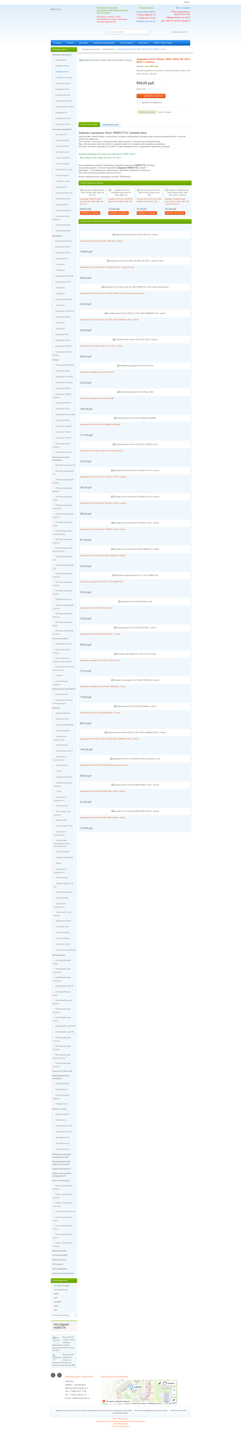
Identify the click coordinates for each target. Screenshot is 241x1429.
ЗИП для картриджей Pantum (63, 607)
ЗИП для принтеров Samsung (62, 507)
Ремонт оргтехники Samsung (63, 1204)
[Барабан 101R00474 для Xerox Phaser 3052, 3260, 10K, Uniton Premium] (177, 192)
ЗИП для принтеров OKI (62, 558)
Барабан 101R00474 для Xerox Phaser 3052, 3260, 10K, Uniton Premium (177, 201)
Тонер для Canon (62, 370)
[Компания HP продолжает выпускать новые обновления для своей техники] (57, 1357)
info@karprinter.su (146, 21)
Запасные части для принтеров (60, 458)
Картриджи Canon (63, 281)
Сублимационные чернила (63, 784)
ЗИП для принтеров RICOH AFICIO (62, 550)
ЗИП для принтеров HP (65, 465)
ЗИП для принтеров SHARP (62, 592)
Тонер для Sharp (62, 420)
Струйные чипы (63, 181)
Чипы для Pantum (63, 225)
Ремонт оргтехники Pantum (63, 1244)
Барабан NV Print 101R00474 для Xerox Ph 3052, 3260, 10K (120, 200)
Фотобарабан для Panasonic (62, 970)
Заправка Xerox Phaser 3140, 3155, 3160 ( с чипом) (101, 346)
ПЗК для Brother (62, 1083)
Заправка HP (61, 60)
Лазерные (60, 270)
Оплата (70, 42)
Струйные (60, 264)
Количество (141, 89)
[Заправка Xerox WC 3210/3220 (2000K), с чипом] (135, 706)
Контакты (143, 42)
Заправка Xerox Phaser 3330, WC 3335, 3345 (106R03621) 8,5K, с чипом (109, 739)
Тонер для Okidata (63, 388)
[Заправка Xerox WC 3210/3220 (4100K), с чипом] (135, 627)
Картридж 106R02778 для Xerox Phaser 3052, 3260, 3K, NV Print (91, 201)
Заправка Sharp (62, 65)
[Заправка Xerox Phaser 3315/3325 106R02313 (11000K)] (135, 549)
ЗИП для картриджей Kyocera (63, 515)
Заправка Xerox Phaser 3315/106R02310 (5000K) (100, 424)
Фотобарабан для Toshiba (62, 1048)
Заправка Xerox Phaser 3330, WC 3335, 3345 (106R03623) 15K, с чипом (109, 319)
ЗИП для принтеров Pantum (62, 615)
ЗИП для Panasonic (63, 599)
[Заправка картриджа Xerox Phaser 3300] (135, 392)
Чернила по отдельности (60, 738)
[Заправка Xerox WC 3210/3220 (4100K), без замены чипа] (135, 758)
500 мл (59, 863)
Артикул (140, 66)
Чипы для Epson (62, 175)
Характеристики (110, 124)
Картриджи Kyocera (63, 241)
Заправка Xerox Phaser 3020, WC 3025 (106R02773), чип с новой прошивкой (112, 293)
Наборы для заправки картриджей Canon (61, 1155)
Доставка (83, 42)
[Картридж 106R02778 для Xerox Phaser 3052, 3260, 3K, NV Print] (92, 192)
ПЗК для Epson (61, 1089)
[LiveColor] (73, 22)
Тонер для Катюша (63, 452)
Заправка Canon (62, 89)
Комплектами (62, 745)
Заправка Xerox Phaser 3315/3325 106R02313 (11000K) (103, 555)
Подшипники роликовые (63, 1273)
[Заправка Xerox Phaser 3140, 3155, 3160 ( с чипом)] (135, 339)
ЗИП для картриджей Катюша (63, 632)
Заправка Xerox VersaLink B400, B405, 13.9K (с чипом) (102, 791)
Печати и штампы (60, 638)
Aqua (56, 1305)
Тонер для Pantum (63, 437)
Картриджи (57, 235)
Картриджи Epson (63, 317)
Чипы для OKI (61, 187)
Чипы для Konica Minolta (61, 218)
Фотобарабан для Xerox (62, 993)
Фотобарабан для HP (64, 986)
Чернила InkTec (62, 719)
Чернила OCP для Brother (62, 914)
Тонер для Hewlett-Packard (62, 396)
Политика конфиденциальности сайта (151, 1410)
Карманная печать (63, 643)
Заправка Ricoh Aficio (64, 106)
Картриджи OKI (62, 334)
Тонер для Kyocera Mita (65, 414)
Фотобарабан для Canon (62, 1019)
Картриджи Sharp (62, 340)
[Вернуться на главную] (79, 49)
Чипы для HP (61, 134)
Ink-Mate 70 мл (62, 926)
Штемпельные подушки (60, 683)
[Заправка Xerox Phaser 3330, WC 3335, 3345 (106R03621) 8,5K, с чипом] (135, 732)
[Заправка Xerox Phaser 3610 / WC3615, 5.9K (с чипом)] (135, 523)
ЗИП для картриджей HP (63, 472)
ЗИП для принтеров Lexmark (62, 575)
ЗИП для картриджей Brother (63, 481)
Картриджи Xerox (62, 252)
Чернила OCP (61, 820)
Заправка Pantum (63, 118)
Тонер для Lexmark (63, 426)
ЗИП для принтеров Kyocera (62, 541)
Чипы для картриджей (61, 129)
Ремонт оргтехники (60, 1180)
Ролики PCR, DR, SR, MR (62, 1071)
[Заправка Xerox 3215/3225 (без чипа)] (135, 601)
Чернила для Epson (64, 777)
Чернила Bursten (62, 713)
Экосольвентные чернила (62, 813)
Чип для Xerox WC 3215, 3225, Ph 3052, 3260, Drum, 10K (149, 200)
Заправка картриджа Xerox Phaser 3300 (97, 398)
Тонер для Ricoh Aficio (64, 365)
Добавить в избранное (152, 102)
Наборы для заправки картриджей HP (61, 1174)
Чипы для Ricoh (62, 204)
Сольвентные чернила (66, 950)
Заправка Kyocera (63, 83)
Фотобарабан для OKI (64, 1032)
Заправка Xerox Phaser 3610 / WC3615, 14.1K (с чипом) (103, 476)
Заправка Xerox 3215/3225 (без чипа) (96, 608)
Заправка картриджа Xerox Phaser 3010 (97, 372)
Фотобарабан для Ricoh (65, 1026)
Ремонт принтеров (163, 42)
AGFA (56, 1293)
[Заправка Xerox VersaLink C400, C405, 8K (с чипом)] (135, 234)
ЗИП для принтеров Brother (62, 490)
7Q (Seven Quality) (61, 1285)
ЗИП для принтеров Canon (62, 498)
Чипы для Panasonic (64, 193)
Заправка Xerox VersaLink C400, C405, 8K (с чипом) (101, 241)
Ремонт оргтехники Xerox (63, 1219)
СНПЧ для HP (57, 1264)
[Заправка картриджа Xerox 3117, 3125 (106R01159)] (135, 575)
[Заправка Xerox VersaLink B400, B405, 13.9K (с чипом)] (135, 785)
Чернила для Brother (65, 724)
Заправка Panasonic (64, 101)
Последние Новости (61, 1326)
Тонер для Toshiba (63, 432)
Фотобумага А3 (62, 1143)
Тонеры (55, 359)
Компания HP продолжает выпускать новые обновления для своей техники (63, 1359)
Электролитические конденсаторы (63, 702)
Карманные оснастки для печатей (63, 668)
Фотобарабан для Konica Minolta (62, 1056)
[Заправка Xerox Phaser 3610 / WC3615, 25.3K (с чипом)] (135, 496)
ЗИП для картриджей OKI (63, 567)
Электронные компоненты (63, 689)
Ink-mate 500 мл (63, 938)
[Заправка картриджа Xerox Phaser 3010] (135, 365)
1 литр (59, 771)
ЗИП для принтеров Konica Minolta (62, 532)
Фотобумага (60, 1120)
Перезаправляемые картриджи (60, 1077)
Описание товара (89, 124)
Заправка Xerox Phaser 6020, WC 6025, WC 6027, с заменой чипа (107, 267)
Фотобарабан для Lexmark (62, 1039)
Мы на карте (183, 7)
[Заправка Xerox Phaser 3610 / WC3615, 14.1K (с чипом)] (135, 470)
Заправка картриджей (104, 42)
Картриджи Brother (63, 299)
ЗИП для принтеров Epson (62, 624)
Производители (59, 1280)
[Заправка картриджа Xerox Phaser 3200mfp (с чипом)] (135, 680)
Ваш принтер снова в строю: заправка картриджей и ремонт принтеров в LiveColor (63, 1342)
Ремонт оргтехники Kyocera (63, 1196)
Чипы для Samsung (63, 169)
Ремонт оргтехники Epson (63, 1236)
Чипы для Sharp (62, 140)
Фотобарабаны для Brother (62, 1002)
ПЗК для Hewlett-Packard (61, 1097)
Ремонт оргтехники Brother (63, 1187)
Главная (57, 42)
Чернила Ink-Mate (63, 920)
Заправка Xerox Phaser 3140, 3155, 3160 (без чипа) (101, 450)
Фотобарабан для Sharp (62, 962)
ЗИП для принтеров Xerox (62, 524)
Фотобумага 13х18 (64, 1131)
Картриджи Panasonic (64, 311)
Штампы (59, 675)
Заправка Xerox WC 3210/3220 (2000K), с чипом (100, 712)
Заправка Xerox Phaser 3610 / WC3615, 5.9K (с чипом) (102, 529)
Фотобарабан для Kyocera (62, 1010)
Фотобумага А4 (62, 1137)
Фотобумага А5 (62, 1149)
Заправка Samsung (63, 77)
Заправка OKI (61, 112)
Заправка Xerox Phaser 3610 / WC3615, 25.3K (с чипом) (103, 503)
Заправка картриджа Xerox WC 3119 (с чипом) (100, 660)
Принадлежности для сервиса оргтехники (61, 1162)
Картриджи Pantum (63, 346)
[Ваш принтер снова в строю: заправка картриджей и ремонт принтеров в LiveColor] (57, 1339)
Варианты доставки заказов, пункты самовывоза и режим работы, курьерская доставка (94, 1410)
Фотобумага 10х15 (64, 1125)
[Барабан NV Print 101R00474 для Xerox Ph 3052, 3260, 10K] (121, 192)
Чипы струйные (63, 158)
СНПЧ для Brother (59, 1268)
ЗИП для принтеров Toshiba (62, 584)
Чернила (56, 708)
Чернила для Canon (64, 750)
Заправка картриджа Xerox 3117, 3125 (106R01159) (101, 581)
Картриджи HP (61, 258)
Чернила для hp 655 (64, 857)
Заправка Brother (62, 95)
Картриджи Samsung (64, 276)
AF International (60, 1289)
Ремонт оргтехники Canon (63, 1227)
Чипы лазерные (63, 163)
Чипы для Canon (62, 152)
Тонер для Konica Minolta (61, 445)
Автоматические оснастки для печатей (62, 660)
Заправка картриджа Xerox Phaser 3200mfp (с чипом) (103, 686)
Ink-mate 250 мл (63, 932)
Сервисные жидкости (61, 1168)
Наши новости (127, 42)
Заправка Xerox (62, 71)
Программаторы (59, 1250)
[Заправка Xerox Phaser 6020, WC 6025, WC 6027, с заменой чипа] (135, 261)
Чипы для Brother (62, 230)
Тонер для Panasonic (64, 376)
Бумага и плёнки (59, 1109)
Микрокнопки (61, 694)
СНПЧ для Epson (59, 1259)
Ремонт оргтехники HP (65, 1211)
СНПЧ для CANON (59, 1255)
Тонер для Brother (63, 402)
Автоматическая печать (61, 651)
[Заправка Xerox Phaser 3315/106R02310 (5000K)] (135, 418)
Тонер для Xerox (62, 408)
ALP (55, 1297)
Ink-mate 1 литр (62, 944)
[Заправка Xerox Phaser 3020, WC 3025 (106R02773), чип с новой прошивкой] (135, 287)
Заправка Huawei (62, 124)
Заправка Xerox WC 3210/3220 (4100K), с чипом (100, 634)
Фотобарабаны (58, 955)
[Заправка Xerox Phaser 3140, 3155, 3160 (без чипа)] (135, 444)
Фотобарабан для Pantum (62, 1065)
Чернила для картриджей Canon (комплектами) (62, 843)
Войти (187, 2)
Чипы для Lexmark (63, 210)
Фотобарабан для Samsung (62, 979)
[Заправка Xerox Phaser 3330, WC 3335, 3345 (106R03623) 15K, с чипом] (135, 313)
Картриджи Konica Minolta (62, 353)
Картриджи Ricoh (62, 246)
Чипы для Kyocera (63, 198)
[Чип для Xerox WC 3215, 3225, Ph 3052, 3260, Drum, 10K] (149, 192)
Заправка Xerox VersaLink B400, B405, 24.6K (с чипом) (102, 817)
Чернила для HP (63, 730)
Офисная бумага (62, 1114)
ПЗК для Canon (61, 1104)
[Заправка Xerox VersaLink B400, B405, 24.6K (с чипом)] (135, 811)
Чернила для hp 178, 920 (63, 885)
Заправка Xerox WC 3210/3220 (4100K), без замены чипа (104, 765)
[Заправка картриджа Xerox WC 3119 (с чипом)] (135, 654)
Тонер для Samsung (63, 382)
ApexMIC (58, 1301)
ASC (55, 1309)
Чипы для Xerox (62, 146)
